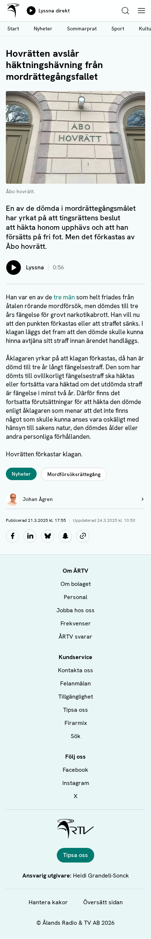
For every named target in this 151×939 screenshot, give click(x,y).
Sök (76, 736)
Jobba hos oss (75, 610)
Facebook (75, 770)
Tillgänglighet (75, 696)
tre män (64, 297)
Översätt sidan (103, 902)
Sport (117, 28)
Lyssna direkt (54, 10)
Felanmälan (75, 683)
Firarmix (76, 723)
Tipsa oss (75, 710)
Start (13, 28)
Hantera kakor (48, 902)
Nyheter (43, 28)
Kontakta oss (75, 670)
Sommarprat (82, 28)
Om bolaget (75, 584)
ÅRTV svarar (75, 636)
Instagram (75, 783)
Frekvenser (75, 623)
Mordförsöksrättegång (73, 474)
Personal (75, 597)
